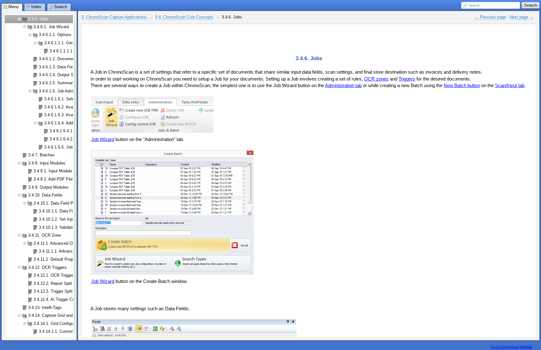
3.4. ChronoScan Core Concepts (184, 17)
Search (474, 5)
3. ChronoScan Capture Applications (114, 17)
